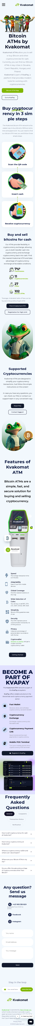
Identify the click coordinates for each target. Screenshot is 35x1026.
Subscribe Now (26, 989)
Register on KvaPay (17, 641)
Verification (16, 825)
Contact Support (17, 412)
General (9, 814)
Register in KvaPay (18, 753)
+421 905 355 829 (19, 904)
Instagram (16, 922)
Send (17, 965)
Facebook (16, 915)
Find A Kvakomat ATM (17, 306)
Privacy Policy (17, 1021)
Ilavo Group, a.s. (25, 1010)
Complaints (23, 814)
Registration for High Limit (17, 312)
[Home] (24, 4)
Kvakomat (5, 1010)
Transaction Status (17, 819)
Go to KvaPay (10, 97)
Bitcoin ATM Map (12, 90)
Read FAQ (17, 406)
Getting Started (17, 655)
